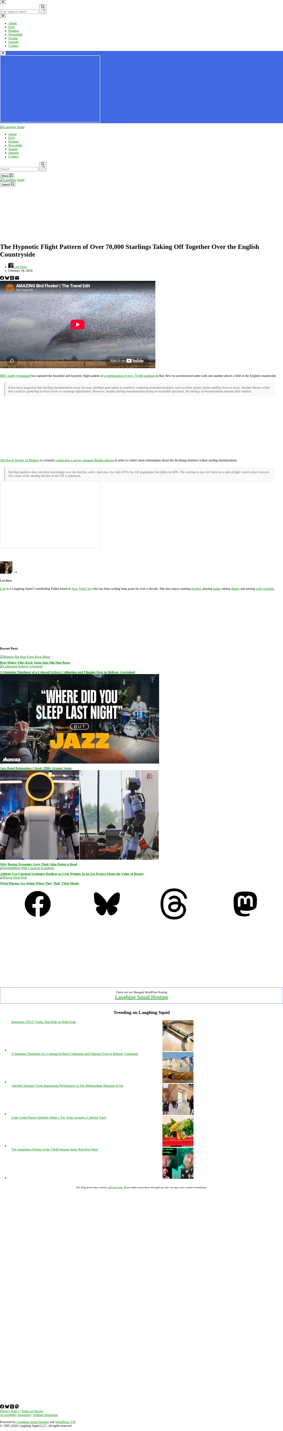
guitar (216, 588)
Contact (13, 156)
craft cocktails (265, 588)
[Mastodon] (245, 918)
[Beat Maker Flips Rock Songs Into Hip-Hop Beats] (25, 657)
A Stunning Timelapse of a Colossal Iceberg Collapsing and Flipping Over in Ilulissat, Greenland (67, 672)
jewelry (196, 588)
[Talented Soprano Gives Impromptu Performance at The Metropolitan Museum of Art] (178, 1114)
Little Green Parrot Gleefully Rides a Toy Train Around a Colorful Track (58, 1117)
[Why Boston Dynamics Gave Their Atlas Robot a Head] (79, 858)
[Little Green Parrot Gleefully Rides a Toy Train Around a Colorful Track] (178, 1145)
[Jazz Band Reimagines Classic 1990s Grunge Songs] (79, 762)
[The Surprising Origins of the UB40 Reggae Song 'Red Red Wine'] (178, 1177)
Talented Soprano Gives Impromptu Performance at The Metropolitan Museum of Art (67, 1085)
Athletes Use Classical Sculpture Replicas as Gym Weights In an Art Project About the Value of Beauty (72, 874)
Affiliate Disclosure (45, 1415)
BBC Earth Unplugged (15, 376)
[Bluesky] (7, 279)
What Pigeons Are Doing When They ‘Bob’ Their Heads (39, 883)
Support (13, 152)
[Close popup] (3, 53)
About (12, 134)
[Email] (17, 279)
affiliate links (115, 1187)
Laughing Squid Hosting (141, 997)
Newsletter (15, 145)
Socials (13, 149)
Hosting (13, 141)
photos (235, 588)
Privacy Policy (9, 1411)
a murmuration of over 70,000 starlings (129, 376)
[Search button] (42, 166)
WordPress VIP (65, 1422)
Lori (3, 588)
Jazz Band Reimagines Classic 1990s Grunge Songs (36, 768)
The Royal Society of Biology (20, 460)
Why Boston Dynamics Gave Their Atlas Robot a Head (38, 864)
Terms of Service (32, 1411)
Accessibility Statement (15, 1415)
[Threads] (12, 279)
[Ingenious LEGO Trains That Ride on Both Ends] (178, 1050)
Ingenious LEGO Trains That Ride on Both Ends (43, 1022)
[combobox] (19, 169)
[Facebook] (2, 279)
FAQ (11, 138)
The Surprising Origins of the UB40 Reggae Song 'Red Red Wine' (54, 1149)
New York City (81, 588)
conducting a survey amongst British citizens (85, 460)
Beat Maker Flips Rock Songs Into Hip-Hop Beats (35, 662)
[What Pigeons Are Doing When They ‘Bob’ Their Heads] (13, 877)
